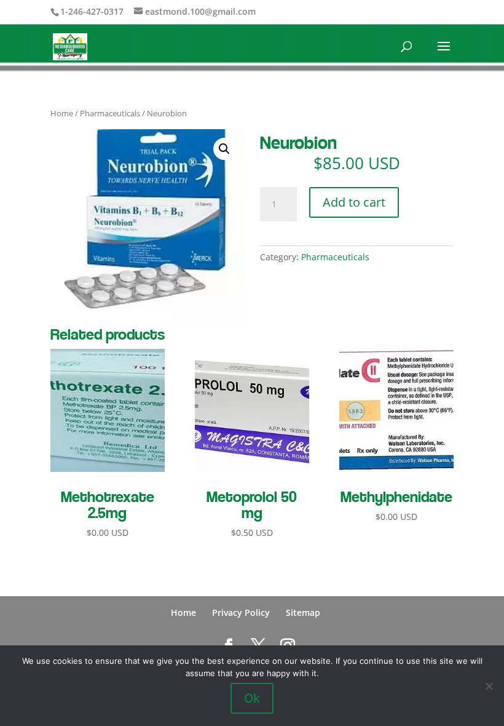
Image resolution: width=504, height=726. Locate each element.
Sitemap (303, 612)
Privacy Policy (241, 612)
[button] (224, 149)
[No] (488, 686)
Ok (252, 698)
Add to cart (354, 202)
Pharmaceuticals (110, 113)
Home (61, 113)
